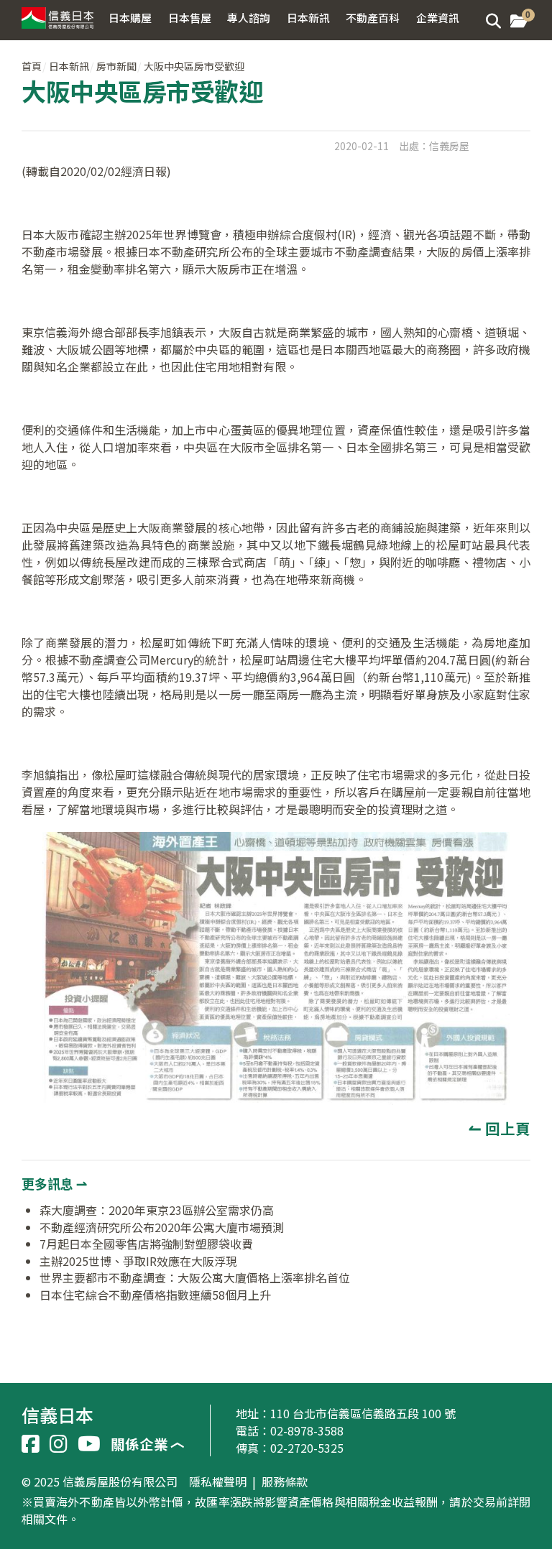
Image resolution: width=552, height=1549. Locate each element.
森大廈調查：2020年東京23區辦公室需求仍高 (157, 1210)
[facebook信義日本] (31, 1444)
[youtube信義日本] (89, 1444)
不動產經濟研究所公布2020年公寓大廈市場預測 (162, 1227)
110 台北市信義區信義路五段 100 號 (363, 1413)
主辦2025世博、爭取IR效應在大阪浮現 (138, 1261)
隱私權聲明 (218, 1482)
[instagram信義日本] (59, 1444)
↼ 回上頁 (499, 1128)
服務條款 (285, 1482)
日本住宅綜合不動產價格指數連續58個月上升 (155, 1294)
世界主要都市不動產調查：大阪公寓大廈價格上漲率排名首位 (195, 1277)
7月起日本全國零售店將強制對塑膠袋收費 (146, 1243)
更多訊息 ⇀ (54, 1183)
